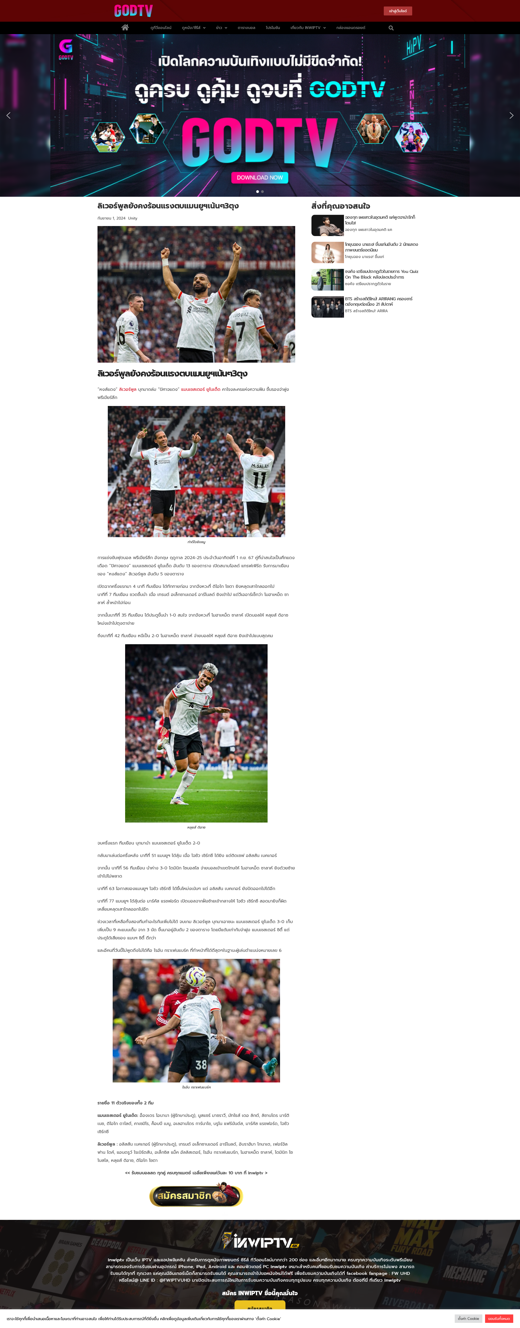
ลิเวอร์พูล (127, 389)
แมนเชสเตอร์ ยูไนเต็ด (200, 389)
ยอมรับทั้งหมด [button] (499, 1318)
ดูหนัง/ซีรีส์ (191, 28)
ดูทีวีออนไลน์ (161, 28)
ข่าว (219, 28)
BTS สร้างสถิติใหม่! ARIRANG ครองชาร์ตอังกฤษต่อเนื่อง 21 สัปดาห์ (378, 302)
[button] (391, 27)
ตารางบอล (246, 28)
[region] (260, 115)
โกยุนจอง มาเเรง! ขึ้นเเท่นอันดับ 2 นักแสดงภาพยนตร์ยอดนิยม (381, 247)
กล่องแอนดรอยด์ (350, 28)
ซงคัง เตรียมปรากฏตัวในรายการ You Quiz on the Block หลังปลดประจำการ (381, 274)
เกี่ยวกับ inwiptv (306, 28)
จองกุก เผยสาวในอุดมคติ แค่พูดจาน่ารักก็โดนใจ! (380, 220)
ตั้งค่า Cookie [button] (468, 1318)
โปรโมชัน (273, 28)
